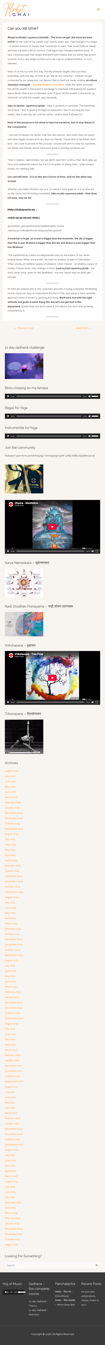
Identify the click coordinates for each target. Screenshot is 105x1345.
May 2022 (10, 1039)
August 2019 (11, 1181)
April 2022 (10, 1044)
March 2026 (11, 797)
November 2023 (14, 944)
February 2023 (13, 992)
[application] (52, 396)
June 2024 (10, 907)
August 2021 (11, 1086)
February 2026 (13, 802)
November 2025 (14, 818)
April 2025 (10, 855)
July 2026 (10, 776)
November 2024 (14, 881)
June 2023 (10, 971)
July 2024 (10, 902)
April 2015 (10, 1207)
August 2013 (11, 1244)
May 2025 (10, 850)
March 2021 (11, 1113)
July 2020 (10, 1155)
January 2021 (12, 1123)
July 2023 (10, 965)
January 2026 (12, 807)
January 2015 (12, 1223)
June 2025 (10, 844)
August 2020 (11, 1150)
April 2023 (10, 981)
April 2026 (10, 792)
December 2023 (13, 939)
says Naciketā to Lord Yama (48, 84)
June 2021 (10, 1097)
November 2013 (13, 1234)
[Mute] (89, 396)
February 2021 (12, 1118)
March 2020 (11, 1176)
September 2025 (14, 828)
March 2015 (11, 1213)
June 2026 (10, 781)
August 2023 (11, 960)
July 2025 (10, 839)
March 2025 (11, 860)
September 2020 (14, 1144)
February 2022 (13, 1055)
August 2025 (11, 834)
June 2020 (10, 1160)
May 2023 (10, 976)
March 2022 (11, 1050)
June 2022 (10, 1034)
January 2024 (12, 934)
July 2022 (10, 1029)
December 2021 (13, 1065)
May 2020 (10, 1165)
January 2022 (12, 1060)
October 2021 (12, 1076)
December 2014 (13, 1228)
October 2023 (12, 949)
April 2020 (10, 1171)
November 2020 (14, 1134)
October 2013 (12, 1239)
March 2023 (11, 986)
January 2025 (12, 871)
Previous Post (23, 328)
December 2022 (13, 1002)
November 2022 (14, 1007)
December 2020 (14, 1128)
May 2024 (10, 913)
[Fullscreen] (97, 551)
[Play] (8, 396)
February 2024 (13, 928)
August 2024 (11, 897)
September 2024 (14, 892)
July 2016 (10, 1197)
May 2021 (10, 1102)
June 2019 (10, 1192)
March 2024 (11, 923)
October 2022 (12, 1013)
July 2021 (10, 1092)
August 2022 (11, 1023)
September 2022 (14, 1018)
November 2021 (13, 1071)
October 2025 (12, 823)
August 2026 (11, 771)
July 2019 (10, 1186)
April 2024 (10, 918)
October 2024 (12, 886)
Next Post (83, 328)
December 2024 (14, 876)
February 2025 (13, 865)
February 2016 (12, 1202)
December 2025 (13, 813)
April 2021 (10, 1107)
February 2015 (12, 1218)
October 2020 (12, 1139)
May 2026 (10, 786)
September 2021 (14, 1081)
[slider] (95, 396)
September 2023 (14, 955)
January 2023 (12, 997)
